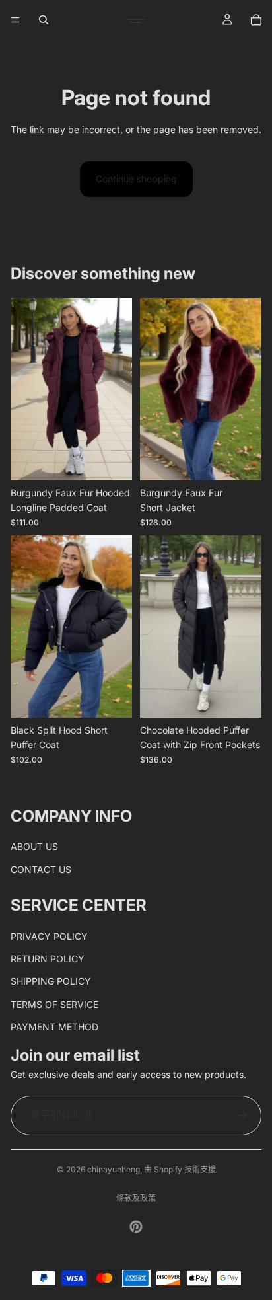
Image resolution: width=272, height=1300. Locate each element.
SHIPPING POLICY (51, 981)
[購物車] (256, 19)
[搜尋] (43, 19)
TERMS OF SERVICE (54, 1003)
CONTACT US (41, 868)
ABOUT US (34, 846)
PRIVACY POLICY (49, 935)
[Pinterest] (136, 1227)
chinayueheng (113, 1169)
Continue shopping (136, 178)
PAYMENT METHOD (54, 1026)
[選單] (15, 20)
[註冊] (241, 1115)
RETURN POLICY (48, 958)
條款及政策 (136, 1198)
